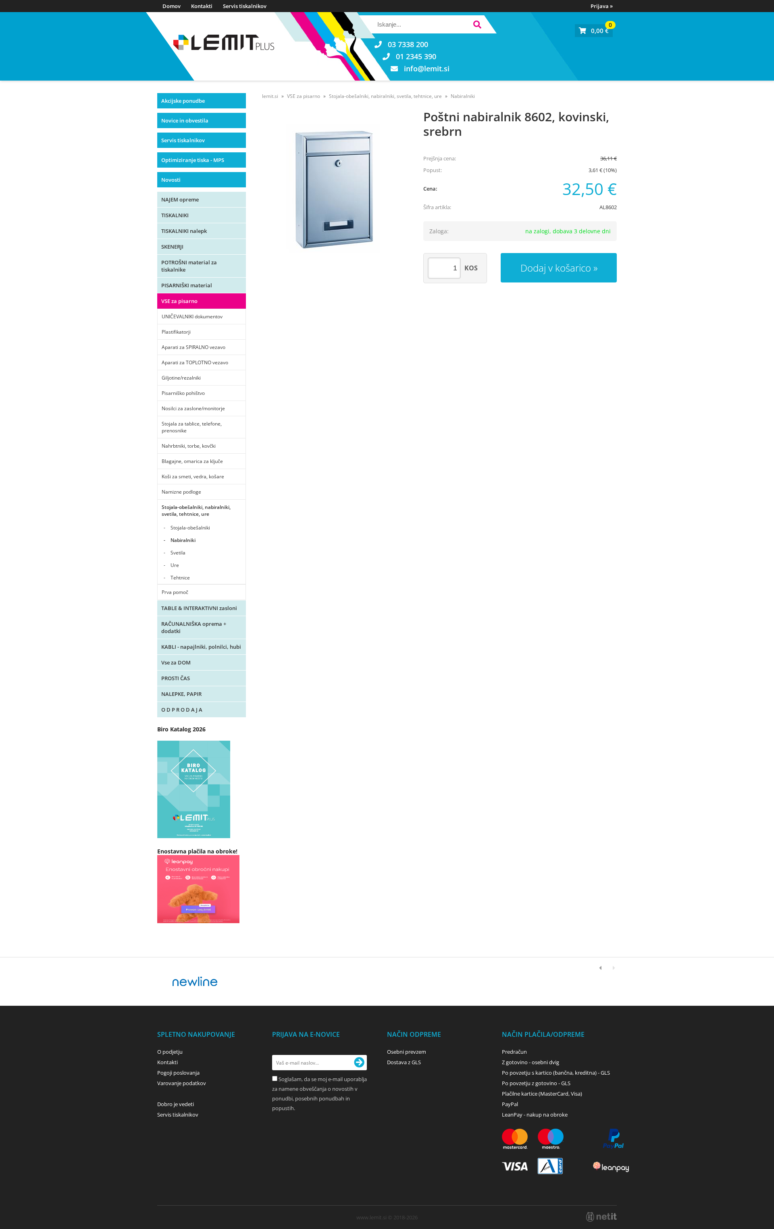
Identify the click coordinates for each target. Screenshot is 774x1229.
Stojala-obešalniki (190, 527)
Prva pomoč (175, 592)
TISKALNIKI (175, 215)
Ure (175, 565)
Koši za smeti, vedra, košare (193, 476)
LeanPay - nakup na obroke (535, 1114)
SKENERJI (172, 246)
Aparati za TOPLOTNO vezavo (195, 362)
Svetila (178, 552)
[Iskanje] (477, 26)
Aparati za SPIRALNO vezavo (193, 347)
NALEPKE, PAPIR (181, 694)
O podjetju (170, 1051)
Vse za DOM (176, 662)
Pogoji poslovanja (178, 1072)
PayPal (510, 1104)
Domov (171, 6)
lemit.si (270, 96)
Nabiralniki (183, 540)
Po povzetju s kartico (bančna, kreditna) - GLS (556, 1072)
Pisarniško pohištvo (183, 393)
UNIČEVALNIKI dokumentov (192, 316)
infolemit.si (426, 68)
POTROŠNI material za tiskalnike (189, 266)
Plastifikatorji (176, 331)
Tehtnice (180, 577)
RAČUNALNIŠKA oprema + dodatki (193, 627)
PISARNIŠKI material (186, 285)
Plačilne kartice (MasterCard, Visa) (542, 1093)
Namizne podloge (181, 491)
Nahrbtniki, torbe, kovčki (189, 445)
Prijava (602, 6)
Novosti (171, 179)
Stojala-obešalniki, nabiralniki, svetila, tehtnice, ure (196, 510)
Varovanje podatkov (181, 1083)
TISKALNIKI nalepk (184, 231)
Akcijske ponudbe (183, 100)
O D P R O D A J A (181, 709)
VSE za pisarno (179, 301)
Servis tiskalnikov (244, 6)
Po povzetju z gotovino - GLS (536, 1083)
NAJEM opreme (180, 199)
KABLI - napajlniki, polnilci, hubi (201, 646)
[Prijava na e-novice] (359, 1062)
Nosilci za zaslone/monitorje (193, 408)
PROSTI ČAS (175, 678)
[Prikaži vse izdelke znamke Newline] (195, 982)
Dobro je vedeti (175, 1104)
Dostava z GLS (404, 1062)
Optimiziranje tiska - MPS (192, 160)
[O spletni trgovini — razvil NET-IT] (601, 1217)
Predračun (514, 1051)
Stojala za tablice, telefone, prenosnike (192, 427)
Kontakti (201, 6)
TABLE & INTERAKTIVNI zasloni (199, 608)
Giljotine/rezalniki (181, 377)
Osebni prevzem (406, 1051)
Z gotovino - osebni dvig (530, 1062)
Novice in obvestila (184, 120)
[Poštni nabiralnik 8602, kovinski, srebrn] (334, 188)
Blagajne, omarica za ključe (192, 461)
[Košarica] (594, 30)
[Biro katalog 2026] (193, 836)
